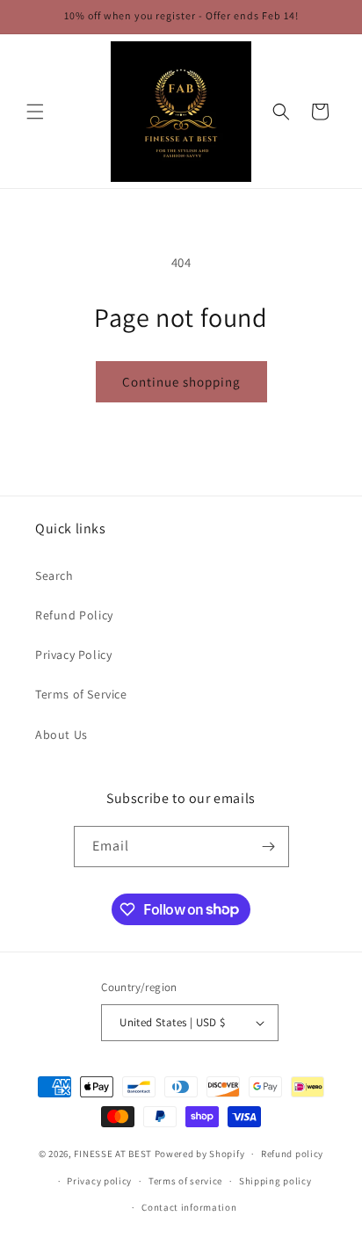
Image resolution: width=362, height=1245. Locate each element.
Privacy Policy (73, 654)
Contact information (188, 1207)
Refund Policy (74, 615)
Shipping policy (275, 1181)
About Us (61, 734)
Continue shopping (181, 381)
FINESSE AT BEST (113, 1153)
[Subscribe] (269, 846)
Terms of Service (81, 694)
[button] (35, 111)
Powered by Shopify (200, 1153)
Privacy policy (99, 1181)
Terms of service (185, 1181)
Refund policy (292, 1153)
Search (54, 575)
